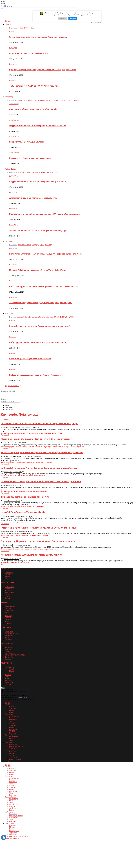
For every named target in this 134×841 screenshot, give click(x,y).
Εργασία (8, 618)
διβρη (13, 549)
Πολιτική (8, 608)
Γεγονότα (8, 24)
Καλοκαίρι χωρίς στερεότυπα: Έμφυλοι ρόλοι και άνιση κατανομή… (40, 326)
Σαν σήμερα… (10, 653)
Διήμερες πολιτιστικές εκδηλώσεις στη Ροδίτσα (25, 497)
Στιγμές (7, 590)
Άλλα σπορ (9, 682)
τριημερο (42, 475)
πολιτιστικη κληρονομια (76, 447)
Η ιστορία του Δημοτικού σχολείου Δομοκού (30, 158)
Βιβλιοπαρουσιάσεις (12, 633)
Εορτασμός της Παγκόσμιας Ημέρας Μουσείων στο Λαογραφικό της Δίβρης (38, 541)
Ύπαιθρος (8, 616)
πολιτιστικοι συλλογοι (30, 433)
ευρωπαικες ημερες (31, 447)
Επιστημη (8, 623)
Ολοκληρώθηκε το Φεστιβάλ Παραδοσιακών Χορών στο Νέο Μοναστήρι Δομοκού (41, 481)
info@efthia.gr (23, 697)
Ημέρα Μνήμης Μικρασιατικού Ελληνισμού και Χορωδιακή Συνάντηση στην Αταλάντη (42, 452)
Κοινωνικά (12, 320)
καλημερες (15, 491)
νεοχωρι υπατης (26, 475)
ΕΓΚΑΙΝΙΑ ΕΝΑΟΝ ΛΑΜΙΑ (15, 655)
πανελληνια (19, 433)
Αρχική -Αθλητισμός (12, 386)
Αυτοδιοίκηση (14, 104)
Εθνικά (11, 671)
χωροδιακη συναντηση (44, 462)
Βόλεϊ (7, 677)
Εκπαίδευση (9, 610)
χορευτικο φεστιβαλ (23, 562)
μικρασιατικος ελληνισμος (28, 462)
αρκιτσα (3, 562)
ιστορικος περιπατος (28, 535)
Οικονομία (8, 614)
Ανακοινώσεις (9, 592)
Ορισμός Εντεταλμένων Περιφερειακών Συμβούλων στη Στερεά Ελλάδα (42, 70)
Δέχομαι (73, 19)
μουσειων (26, 549)
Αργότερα (62, 19)
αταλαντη (4, 462)
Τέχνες (7, 637)
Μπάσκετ (8, 675)
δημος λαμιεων (6, 433)
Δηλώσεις (8, 596)
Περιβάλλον (9, 619)
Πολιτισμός (9, 241)
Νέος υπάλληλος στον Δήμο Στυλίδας (26, 142)
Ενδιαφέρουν (9, 313)
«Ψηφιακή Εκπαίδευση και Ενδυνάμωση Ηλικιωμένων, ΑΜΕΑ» (37, 125)
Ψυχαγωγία (9, 635)
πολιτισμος (35, 475)
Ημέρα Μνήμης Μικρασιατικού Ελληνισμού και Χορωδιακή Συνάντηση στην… (44, 286)
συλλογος (40, 506)
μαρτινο (3, 522)
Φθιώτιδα (8, 574)
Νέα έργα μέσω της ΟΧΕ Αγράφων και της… (29, 53)
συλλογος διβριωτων (49, 549)
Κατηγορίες (9, 97)
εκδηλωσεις (20, 506)
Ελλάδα (7, 576)
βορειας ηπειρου (6, 549)
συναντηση (59, 433)
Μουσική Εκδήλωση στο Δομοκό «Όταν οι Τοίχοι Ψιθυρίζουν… (37, 270)
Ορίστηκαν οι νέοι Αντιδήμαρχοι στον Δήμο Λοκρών (33, 109)
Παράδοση (8, 639)
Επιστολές (8, 589)
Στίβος (7, 678)
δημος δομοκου (13, 447)
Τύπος (7, 621)
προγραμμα (41, 433)
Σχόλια (7, 598)
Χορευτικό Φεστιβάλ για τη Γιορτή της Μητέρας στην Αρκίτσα (31, 555)
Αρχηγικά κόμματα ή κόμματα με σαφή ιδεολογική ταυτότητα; (38, 181)
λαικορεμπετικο (57, 447)
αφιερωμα (4, 447)
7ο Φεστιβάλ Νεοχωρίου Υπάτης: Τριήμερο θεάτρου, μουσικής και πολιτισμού (39, 468)
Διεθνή (11, 673)
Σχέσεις (7, 651)
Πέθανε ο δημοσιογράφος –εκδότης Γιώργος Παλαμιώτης (36, 375)
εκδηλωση (21, 447)
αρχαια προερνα (6, 535)
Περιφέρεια (13, 31)
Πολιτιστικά (13, 248)
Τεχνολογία (9, 657)
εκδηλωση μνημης (13, 462)
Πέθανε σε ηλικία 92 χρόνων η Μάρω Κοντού (30, 359)
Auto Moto (8, 680)
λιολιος (65, 447)
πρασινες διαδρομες (42, 535)
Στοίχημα (8, 684)
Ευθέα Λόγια (13, 176)
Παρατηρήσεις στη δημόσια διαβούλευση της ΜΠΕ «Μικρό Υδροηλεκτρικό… (44, 214)
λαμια (13, 433)
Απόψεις (8, 594)
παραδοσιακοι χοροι (35, 491)
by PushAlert (97, 23)
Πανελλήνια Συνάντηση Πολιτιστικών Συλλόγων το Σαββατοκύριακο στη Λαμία (45, 254)
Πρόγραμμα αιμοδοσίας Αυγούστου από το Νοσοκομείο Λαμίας (38, 342)
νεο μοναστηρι (23, 491)
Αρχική (7, 21)
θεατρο (13, 475)
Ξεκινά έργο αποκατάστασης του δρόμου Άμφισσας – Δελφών (38, 37)
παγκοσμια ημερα (36, 549)
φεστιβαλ (45, 491)
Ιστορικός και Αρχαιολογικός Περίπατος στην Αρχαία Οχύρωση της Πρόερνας (39, 528)
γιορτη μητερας (11, 562)
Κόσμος (7, 578)
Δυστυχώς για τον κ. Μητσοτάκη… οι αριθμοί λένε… (33, 198)
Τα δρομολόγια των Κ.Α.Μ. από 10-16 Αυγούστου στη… (34, 86)
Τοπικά (11, 669)
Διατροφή (8, 659)
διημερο (13, 506)
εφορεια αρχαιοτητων (45, 447)
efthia (6, 427)
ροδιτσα (34, 506)
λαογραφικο (19, 549)
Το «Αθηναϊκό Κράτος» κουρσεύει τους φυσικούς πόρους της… (38, 230)
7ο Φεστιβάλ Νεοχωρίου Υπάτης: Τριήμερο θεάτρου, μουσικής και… (40, 303)
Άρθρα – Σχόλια (10, 169)
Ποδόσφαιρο (9, 667)
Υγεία (7, 612)
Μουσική (8, 649)
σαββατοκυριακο (50, 433)
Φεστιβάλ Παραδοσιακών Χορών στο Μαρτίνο (23, 512)
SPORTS (8, 761)
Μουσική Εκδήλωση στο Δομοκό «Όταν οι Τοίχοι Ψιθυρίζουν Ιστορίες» (35, 439)
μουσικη (18, 475)
